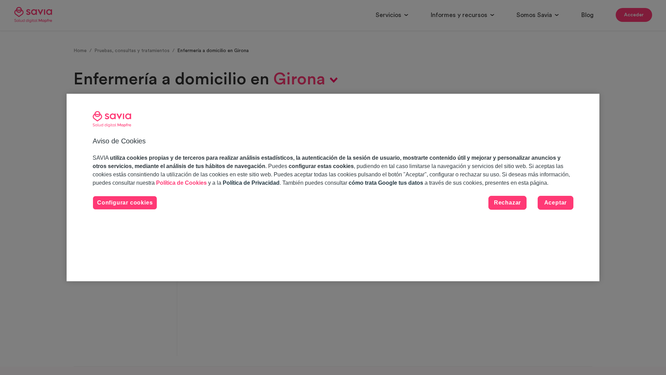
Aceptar (555, 203)
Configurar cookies (125, 203)
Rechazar (507, 203)
